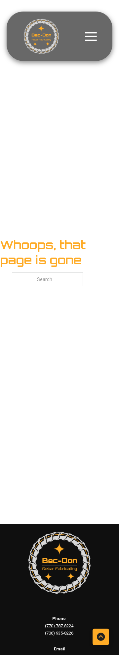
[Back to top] (101, 637)
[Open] (90, 36)
